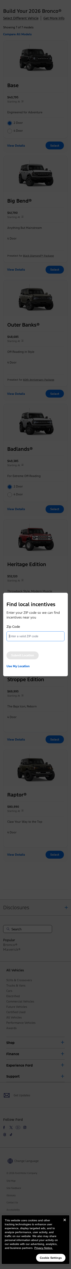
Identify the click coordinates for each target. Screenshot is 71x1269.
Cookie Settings (51, 1257)
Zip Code (13, 626)
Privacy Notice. (43, 1247)
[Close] (64, 1223)
